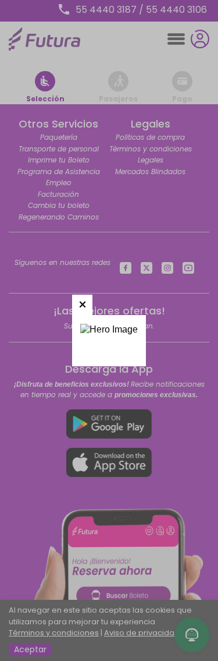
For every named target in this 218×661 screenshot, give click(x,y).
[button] (82, 305)
